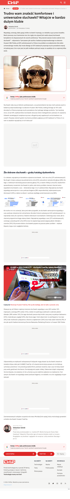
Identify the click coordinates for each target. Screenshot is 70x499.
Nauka (48, 464)
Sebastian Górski (13, 26)
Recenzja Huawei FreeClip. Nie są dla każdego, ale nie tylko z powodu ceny (35, 305)
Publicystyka (50, 468)
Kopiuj (62, 454)
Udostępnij (10, 454)
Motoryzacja (38, 471)
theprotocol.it (8, 485)
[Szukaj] (61, 2)
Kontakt (59, 470)
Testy (36, 468)
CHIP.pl (10, 482)
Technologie (38, 464)
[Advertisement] (35, 245)
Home (7, 8)
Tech (16, 8)
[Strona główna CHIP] (13, 2)
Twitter (43, 454)
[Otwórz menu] (64, 2)
